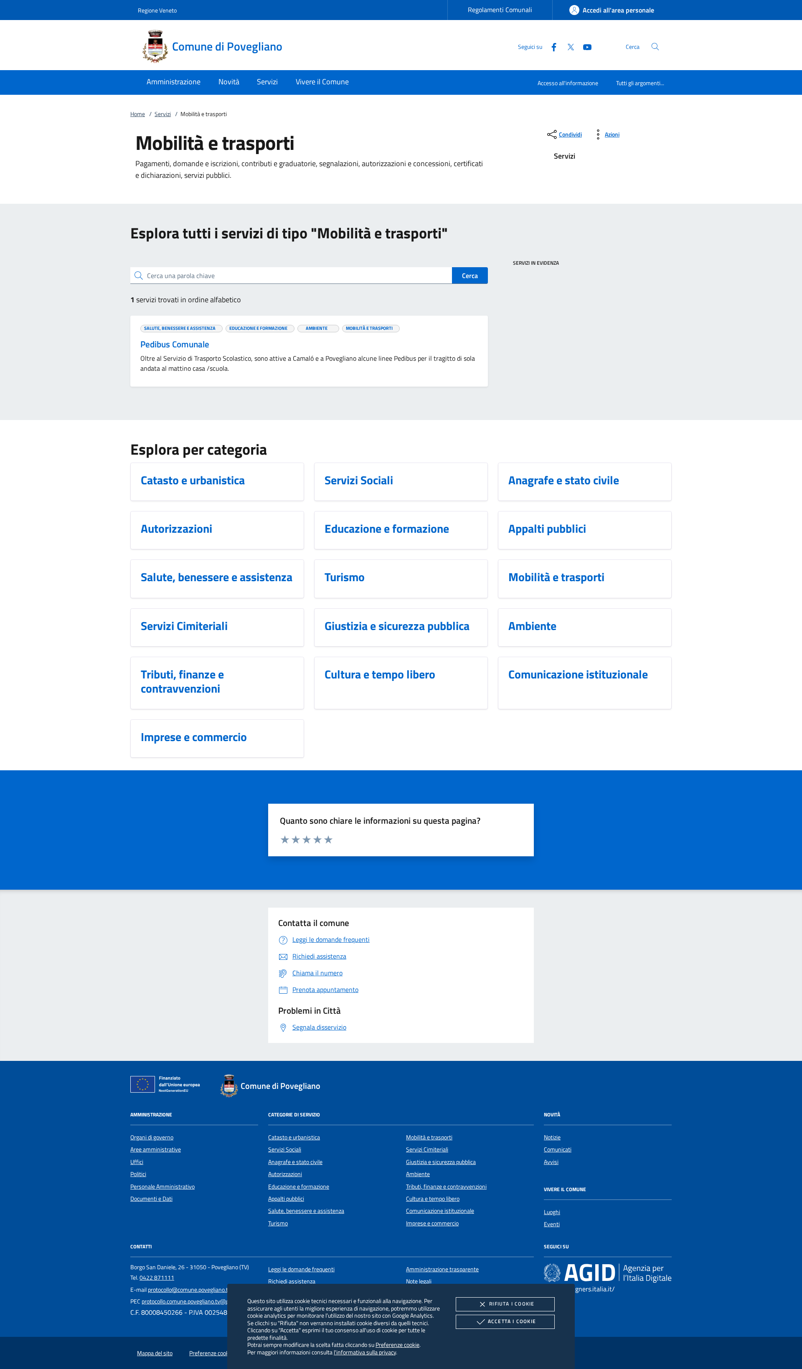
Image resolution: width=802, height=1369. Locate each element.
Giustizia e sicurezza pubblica (441, 1162)
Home (137, 114)
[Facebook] (550, 46)
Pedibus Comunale (174, 344)
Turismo (278, 1223)
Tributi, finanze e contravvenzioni (446, 1186)
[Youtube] (584, 46)
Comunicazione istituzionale (440, 1210)
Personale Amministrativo (162, 1186)
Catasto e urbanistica (294, 1137)
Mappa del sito (155, 1353)
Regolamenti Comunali (500, 10)
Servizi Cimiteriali (427, 1149)
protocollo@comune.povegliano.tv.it (192, 1289)
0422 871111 (157, 1277)
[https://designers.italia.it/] (608, 1272)
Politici (138, 1174)
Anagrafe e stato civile (295, 1162)
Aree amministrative (155, 1149)
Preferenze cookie (397, 1344)
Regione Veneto (157, 10)
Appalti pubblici (286, 1198)
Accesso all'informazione (568, 82)
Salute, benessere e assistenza (306, 1210)
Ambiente (418, 1174)
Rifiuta (511, 1304)
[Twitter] (567, 46)
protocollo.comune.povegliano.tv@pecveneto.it (199, 1301)
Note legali (418, 1281)
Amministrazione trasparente (442, 1269)
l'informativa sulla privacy (365, 1352)
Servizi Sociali (284, 1149)
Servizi (163, 114)
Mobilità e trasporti (429, 1137)
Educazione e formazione (298, 1186)
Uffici (136, 1162)
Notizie (552, 1137)
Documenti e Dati (151, 1198)
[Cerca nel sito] (655, 47)
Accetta (512, 1321)
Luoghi (552, 1212)
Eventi (552, 1224)
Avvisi (551, 1162)
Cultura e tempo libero (432, 1198)
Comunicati (557, 1149)
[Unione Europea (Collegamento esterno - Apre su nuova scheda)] (167, 1086)
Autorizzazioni (285, 1174)
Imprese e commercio (432, 1223)
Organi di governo (151, 1137)
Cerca (470, 276)
